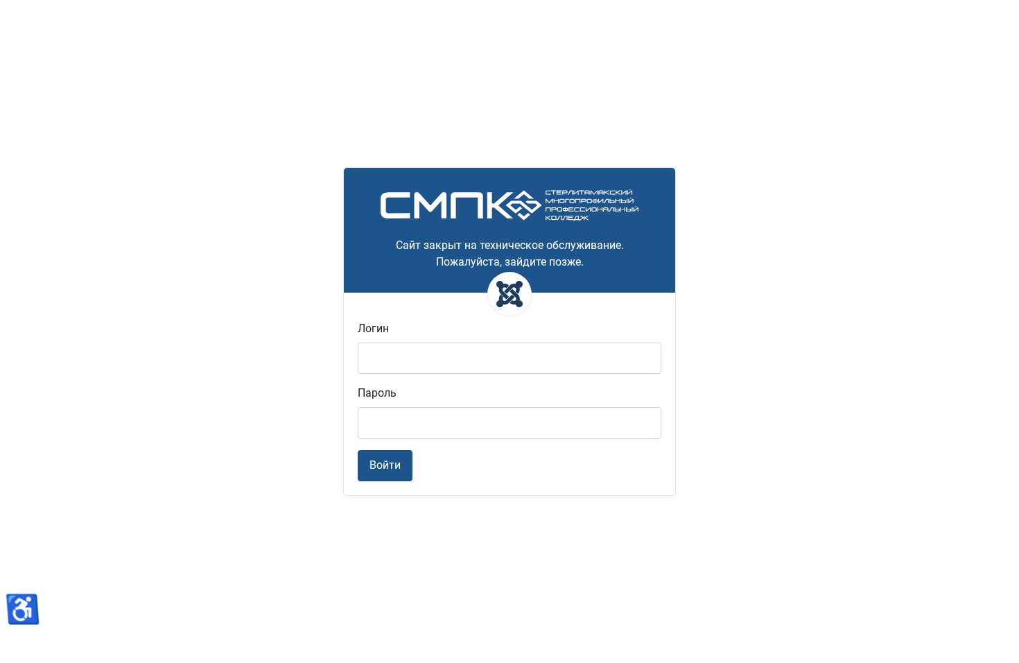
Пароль (377, 392)
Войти (385, 465)
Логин (373, 328)
